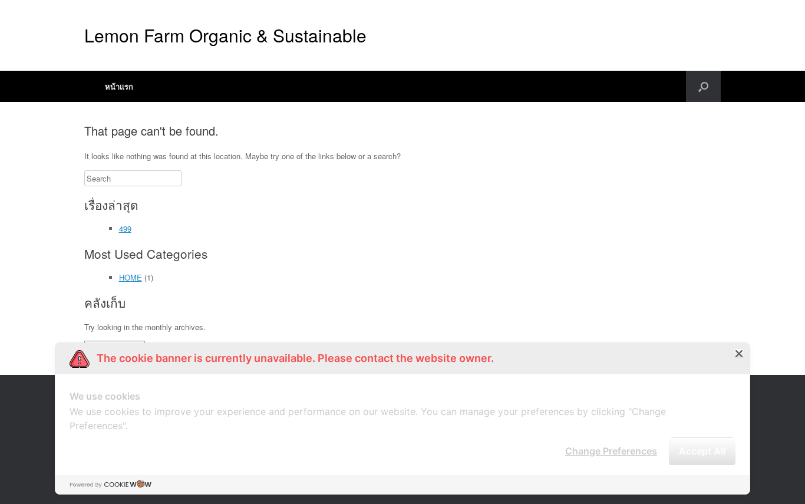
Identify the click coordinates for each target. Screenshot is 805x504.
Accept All (702, 451)
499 (125, 228)
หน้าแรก (119, 86)
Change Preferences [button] (611, 451)
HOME (130, 277)
